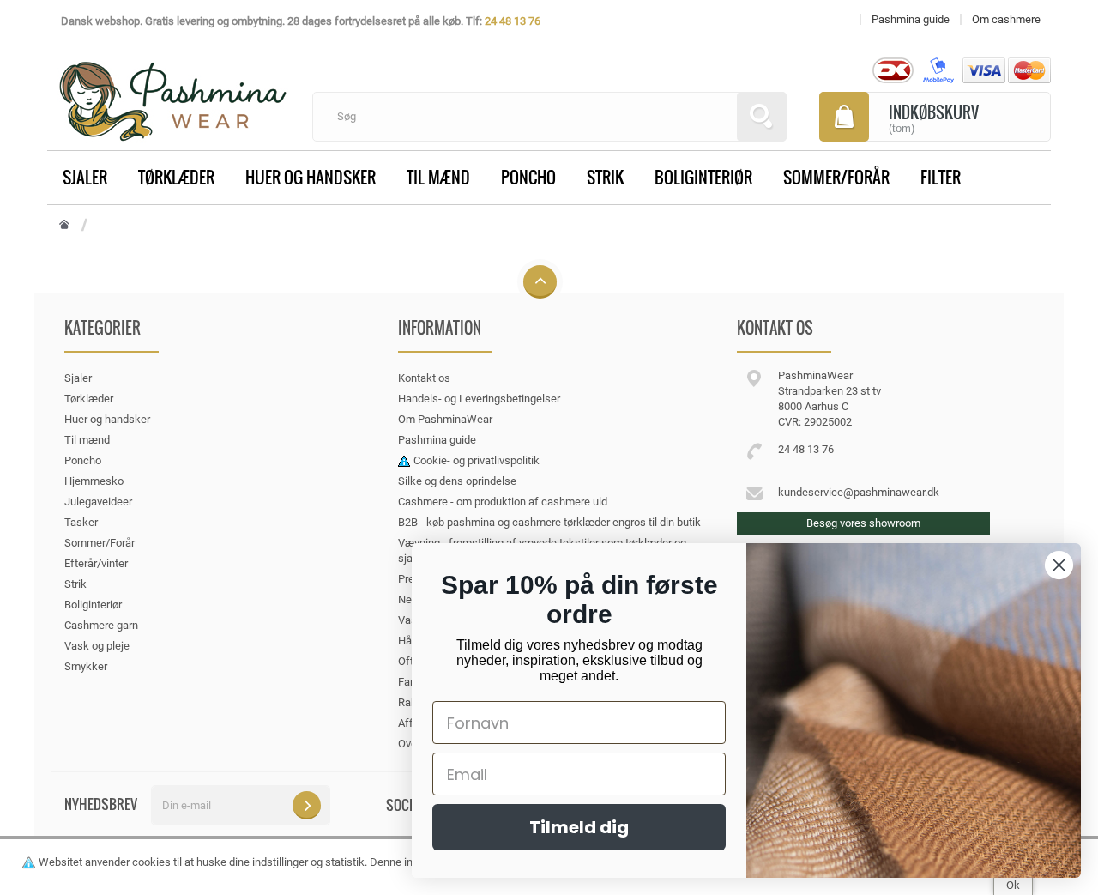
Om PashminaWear (445, 419)
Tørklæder (176, 177)
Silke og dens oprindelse (457, 481)
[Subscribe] (307, 805)
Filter (940, 177)
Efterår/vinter (96, 563)
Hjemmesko (94, 481)
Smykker (85, 666)
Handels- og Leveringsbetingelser (479, 398)
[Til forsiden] (64, 225)
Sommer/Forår (836, 177)
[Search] (762, 117)
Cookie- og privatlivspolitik (476, 460)
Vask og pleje (97, 645)
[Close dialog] (1059, 565)
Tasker (81, 522)
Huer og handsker (310, 177)
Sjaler (85, 177)
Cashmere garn (101, 625)
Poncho (528, 177)
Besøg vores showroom (863, 523)
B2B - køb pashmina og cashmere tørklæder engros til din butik (549, 522)
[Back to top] (540, 282)
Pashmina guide (437, 439)
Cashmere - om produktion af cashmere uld (502, 501)
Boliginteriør (703, 177)
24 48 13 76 (512, 21)
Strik (605, 177)
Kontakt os (424, 378)
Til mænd (438, 177)
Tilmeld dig (579, 827)
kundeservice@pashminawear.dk (858, 492)
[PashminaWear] (172, 91)
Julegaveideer (98, 501)
